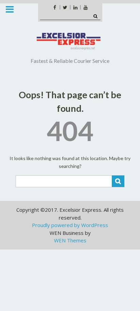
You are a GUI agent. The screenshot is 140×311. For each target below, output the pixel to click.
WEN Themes (70, 240)
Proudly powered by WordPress (70, 225)
